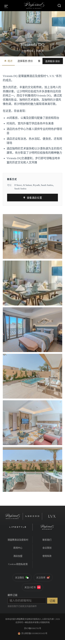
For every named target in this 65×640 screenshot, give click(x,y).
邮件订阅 (12, 595)
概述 (10, 61)
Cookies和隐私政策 (18, 564)
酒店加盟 (18, 556)
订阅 (52, 600)
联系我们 (47, 539)
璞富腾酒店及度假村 (18, 539)
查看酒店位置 (34, 197)
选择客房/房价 (25, 61)
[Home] (34, 5)
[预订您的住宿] (59, 5)
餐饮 (40, 61)
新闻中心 (18, 547)
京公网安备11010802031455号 (34, 633)
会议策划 (47, 547)
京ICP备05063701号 (32, 628)
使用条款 (47, 556)
